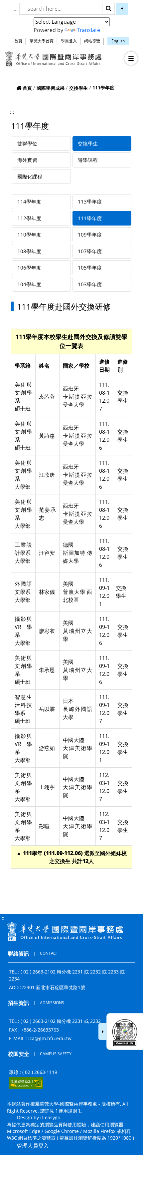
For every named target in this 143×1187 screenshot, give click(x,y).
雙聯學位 (27, 143)
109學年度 (90, 234)
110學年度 (29, 234)
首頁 (18, 41)
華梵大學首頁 (42, 41)
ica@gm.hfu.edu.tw (50, 1038)
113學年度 (90, 201)
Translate (88, 30)
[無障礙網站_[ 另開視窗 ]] (26, 1083)
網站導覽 (92, 41)
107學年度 (90, 251)
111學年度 (90, 218)
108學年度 (29, 251)
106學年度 (29, 267)
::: (16, 8)
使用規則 (68, 1111)
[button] (131, 58)
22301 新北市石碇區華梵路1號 (53, 987)
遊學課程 (88, 159)
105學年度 (90, 267)
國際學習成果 (51, 88)
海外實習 (27, 159)
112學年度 (29, 218)
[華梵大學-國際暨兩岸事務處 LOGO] (53, 58)
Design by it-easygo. (39, 1117)
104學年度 (29, 284)
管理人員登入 (33, 1145)
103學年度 (90, 284)
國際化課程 (29, 176)
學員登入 (69, 41)
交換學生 (78, 88)
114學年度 (29, 201)
